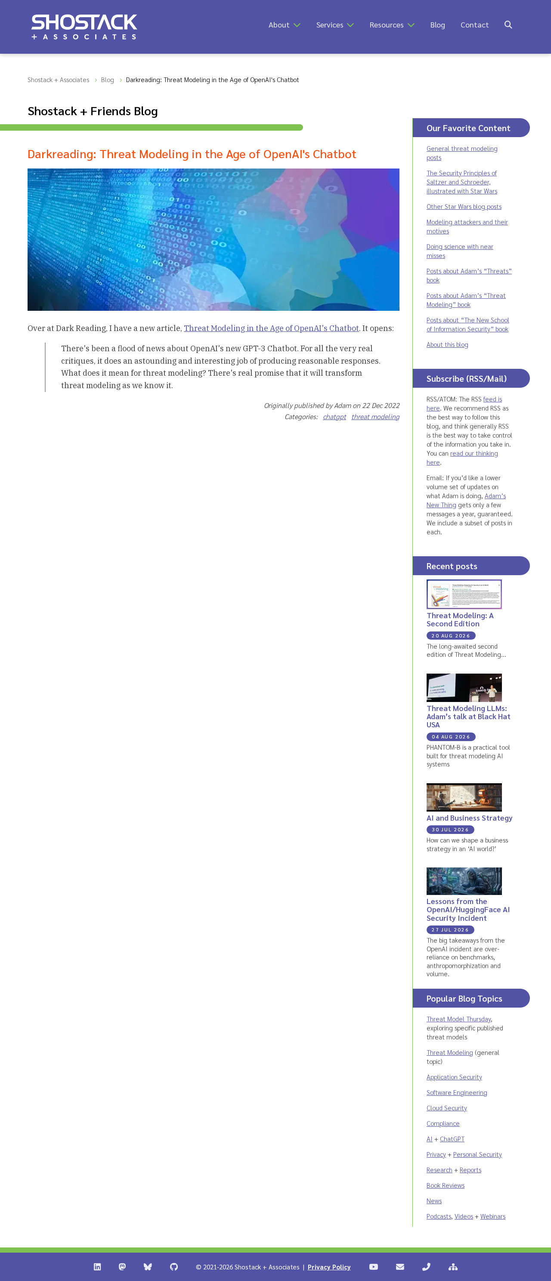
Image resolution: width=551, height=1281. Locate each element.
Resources (387, 24)
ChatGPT (452, 1138)
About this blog (447, 344)
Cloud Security (447, 1107)
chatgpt (334, 416)
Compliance (443, 1123)
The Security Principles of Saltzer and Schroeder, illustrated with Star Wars (462, 182)
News (434, 1200)
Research (439, 1169)
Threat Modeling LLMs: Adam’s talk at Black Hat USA (469, 716)
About (279, 24)
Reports (470, 1169)
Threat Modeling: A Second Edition (460, 619)
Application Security (454, 1077)
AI (430, 1138)
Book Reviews (445, 1185)
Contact (475, 24)
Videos (464, 1216)
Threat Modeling (450, 1052)
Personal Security (477, 1154)
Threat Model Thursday (459, 1018)
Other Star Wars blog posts (464, 206)
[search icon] (508, 24)
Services (330, 24)
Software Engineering (457, 1092)
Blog (437, 24)
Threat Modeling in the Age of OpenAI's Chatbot (271, 328)
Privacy (436, 1154)
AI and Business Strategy (470, 817)
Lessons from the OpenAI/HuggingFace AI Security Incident (468, 909)
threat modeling (375, 416)
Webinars (492, 1216)
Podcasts (439, 1216)
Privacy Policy (329, 1267)
